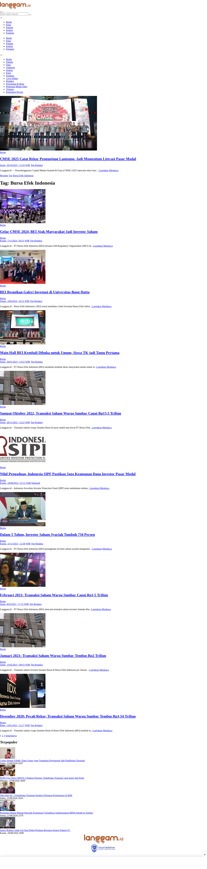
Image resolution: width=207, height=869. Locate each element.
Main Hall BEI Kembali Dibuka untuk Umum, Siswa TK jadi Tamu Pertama (59, 353)
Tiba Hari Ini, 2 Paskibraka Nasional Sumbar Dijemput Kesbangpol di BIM (36, 795)
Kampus (10, 33)
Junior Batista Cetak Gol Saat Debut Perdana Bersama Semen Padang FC (35, 830)
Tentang (10, 89)
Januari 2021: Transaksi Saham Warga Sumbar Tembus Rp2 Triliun (53, 656)
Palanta (9, 27)
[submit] (30, 14)
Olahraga (10, 67)
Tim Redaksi (37, 165)
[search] (1, 11)
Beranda (4, 175)
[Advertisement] (103, 863)
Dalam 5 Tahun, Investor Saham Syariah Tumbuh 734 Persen (47, 534)
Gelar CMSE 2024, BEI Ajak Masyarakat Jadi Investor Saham (49, 232)
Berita (9, 22)
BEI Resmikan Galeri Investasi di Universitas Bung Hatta (45, 292)
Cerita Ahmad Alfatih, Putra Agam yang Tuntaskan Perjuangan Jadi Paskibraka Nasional (42, 760)
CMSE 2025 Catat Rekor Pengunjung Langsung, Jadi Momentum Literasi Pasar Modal (68, 159)
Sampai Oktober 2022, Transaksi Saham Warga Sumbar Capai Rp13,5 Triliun (60, 413)
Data (8, 65)
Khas (8, 24)
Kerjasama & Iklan (15, 84)
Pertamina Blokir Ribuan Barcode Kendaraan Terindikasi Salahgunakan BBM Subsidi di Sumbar (46, 813)
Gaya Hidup (12, 78)
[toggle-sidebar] (1, 17)
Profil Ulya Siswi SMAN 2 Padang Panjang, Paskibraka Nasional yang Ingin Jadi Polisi (42, 778)
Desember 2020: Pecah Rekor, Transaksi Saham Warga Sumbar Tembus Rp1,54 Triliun (68, 716)
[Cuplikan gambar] (7, 758)
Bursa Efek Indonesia (23, 175)
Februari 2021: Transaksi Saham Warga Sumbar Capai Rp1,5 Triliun (54, 595)
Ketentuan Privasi (14, 92)
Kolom (9, 30)
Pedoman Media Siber (16, 86)
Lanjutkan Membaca (109, 170)
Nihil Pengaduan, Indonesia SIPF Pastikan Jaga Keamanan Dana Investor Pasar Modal (68, 474)
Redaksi (10, 81)
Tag (10, 175)
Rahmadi (35, 483)
